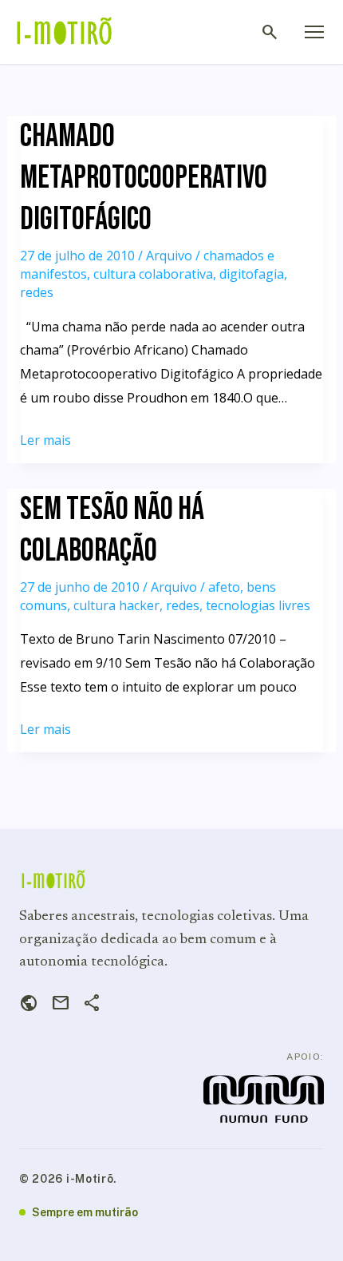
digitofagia (251, 274)
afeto (224, 587)
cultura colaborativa (153, 274)
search (269, 32)
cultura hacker (116, 605)
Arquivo (169, 255)
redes (36, 292)
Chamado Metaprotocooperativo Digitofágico (143, 178)
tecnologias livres (258, 605)
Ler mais (45, 441)
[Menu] (314, 32)
